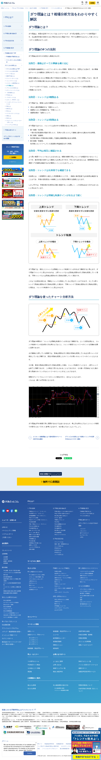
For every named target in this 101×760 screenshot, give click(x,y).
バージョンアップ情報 (9, 530)
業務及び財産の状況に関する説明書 (12, 591)
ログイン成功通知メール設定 (10, 617)
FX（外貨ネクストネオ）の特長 (37, 574)
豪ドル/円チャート (33, 644)
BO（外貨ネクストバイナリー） (88, 568)
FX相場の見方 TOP (10, 53)
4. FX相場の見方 (44, 8)
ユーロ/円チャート (33, 640)
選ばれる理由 (32, 568)
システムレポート (7, 534)
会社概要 (5, 557)
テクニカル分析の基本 (12, 71)
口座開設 (92, 3)
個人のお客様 (32, 685)
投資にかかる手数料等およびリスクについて (18, 710)
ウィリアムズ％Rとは (12, 124)
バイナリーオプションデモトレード (88, 579)
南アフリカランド (84, 533)
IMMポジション (58, 645)
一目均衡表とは (10, 92)
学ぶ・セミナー (33, 654)
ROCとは (8, 118)
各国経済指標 (57, 641)
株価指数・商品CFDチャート (62, 631)
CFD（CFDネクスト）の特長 (62, 599)
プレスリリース (7, 550)
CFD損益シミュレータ (60, 606)
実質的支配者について (85, 685)
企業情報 (4, 554)
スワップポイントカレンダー (36, 579)
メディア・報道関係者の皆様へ (11, 631)
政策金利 (56, 648)
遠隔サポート (83, 668)
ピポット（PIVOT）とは (12, 99)
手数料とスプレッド (59, 519)
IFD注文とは (58, 548)
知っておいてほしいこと (9, 621)
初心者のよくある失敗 (60, 530)
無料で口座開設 (51, 481)
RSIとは (8, 106)
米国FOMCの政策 (84, 631)
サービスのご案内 (34, 561)
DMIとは (8, 116)
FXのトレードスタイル (60, 534)
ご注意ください (7, 537)
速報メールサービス (85, 645)
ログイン (86, 4)
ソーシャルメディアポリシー (50, 748)
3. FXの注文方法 (9, 41)
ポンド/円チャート (33, 642)
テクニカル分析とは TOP (13, 69)
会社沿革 (5, 559)
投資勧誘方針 (60, 744)
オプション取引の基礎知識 (86, 573)
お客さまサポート (59, 654)
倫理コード (39, 744)
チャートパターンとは (12, 78)
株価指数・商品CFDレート (36, 648)
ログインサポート (7, 638)
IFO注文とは (58, 552)
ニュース (56, 635)
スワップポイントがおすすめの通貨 (12, 137)
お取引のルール (33, 581)
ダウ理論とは (9, 85)
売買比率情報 (83, 638)
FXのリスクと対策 (33, 517)
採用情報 (5, 563)
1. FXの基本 (7, 26)
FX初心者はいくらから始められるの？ (64, 511)
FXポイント (57, 586)
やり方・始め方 (58, 517)
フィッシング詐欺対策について (11, 613)
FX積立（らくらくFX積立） (61, 568)
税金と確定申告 (58, 671)
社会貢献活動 (6, 625)
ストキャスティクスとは (12, 113)
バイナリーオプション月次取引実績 (12, 572)
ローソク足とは (10, 73)
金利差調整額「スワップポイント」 (37, 515)
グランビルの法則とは (12, 88)
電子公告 (5, 574)
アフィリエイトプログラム (10, 628)
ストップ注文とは (59, 546)
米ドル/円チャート (33, 638)
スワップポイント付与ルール (87, 589)
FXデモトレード (33, 583)
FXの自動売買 (58, 532)
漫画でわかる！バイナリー (86, 575)
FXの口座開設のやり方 (60, 524)
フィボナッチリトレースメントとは (14, 103)
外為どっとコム (5, 8)
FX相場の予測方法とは (12, 56)
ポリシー (5, 741)
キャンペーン (32, 617)
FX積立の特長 (58, 571)
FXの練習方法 (58, 526)
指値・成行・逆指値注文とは (62, 544)
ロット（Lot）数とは (34, 532)
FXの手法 (57, 522)
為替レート (31, 631)
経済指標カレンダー (59, 638)
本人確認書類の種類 (59, 688)
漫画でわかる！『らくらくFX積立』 (63, 577)
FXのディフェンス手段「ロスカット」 (38, 519)
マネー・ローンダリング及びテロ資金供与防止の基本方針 (43, 746)
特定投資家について (71, 744)
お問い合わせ (57, 665)
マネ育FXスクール (33, 661)
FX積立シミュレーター (60, 584)
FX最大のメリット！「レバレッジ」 (38, 511)
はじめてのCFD (58, 610)
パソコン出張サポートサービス (88, 665)
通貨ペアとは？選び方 (34, 534)
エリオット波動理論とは (12, 83)
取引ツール (32, 585)
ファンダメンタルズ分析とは (14, 61)
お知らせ (4, 527)
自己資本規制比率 (7, 577)
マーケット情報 (33, 624)
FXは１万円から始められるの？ (62, 513)
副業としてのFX (33, 545)
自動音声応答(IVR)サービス (87, 671)
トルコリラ (82, 528)
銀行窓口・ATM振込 (85, 593)
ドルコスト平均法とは (34, 547)
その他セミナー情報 (34, 668)
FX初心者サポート (10, 130)
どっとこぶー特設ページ (9, 635)
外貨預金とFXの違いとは (35, 543)
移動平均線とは (10, 76)
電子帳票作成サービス (85, 604)
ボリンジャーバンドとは (12, 90)
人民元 (81, 537)
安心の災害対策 (7, 606)
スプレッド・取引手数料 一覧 (36, 577)
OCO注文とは (58, 550)
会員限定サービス (33, 589)
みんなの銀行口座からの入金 (87, 595)
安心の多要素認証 (7, 611)
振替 (81, 599)
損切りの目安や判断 (34, 536)
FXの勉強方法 (58, 528)
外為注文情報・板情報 (85, 635)
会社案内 (5, 543)
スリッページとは (59, 542)
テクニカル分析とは (56, 8)
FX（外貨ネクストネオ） (35, 572)
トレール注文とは (59, 554)
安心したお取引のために (9, 597)
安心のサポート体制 (8, 604)
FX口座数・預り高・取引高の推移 (11, 570)
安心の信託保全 (7, 600)
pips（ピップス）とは (34, 530)
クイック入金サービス (85, 591)
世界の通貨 (32, 549)
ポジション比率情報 (85, 641)
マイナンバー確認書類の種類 (62, 690)
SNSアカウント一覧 (85, 661)
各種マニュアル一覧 (59, 668)
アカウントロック (7, 609)
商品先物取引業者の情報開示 (10, 593)
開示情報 (4, 567)
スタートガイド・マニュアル (36, 587)
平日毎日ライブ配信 (34, 665)
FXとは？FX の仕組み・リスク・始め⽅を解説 (24, 8)
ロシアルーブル (84, 535)
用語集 (30, 671)
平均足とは (9, 95)
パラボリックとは (11, 97)
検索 (82, 4)
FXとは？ (9, 17)
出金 (81, 597)
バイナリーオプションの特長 (87, 571)
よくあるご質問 (58, 661)
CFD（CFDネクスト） (60, 596)
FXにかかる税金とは (34, 526)
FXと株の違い (32, 541)
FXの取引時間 (32, 522)
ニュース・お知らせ (9, 520)
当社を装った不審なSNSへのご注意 (12, 615)
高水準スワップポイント (60, 573)
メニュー (98, 4)
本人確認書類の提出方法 (60, 685)
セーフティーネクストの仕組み (11, 602)
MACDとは (9, 108)
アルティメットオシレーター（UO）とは (14, 121)
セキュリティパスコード (86, 601)
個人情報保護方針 (64, 748)
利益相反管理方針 (49, 744)
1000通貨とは (32, 538)
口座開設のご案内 (34, 678)
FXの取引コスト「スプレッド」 (37, 513)
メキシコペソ (83, 531)
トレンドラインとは (11, 80)
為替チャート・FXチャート (36, 635)
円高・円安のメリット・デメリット (37, 524)
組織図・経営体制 (7, 561)
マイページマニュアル (85, 606)
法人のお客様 (32, 688)
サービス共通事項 (84, 586)
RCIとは (8, 111)
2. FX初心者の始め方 (10, 33)
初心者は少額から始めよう (61, 515)
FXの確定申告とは (33, 528)
